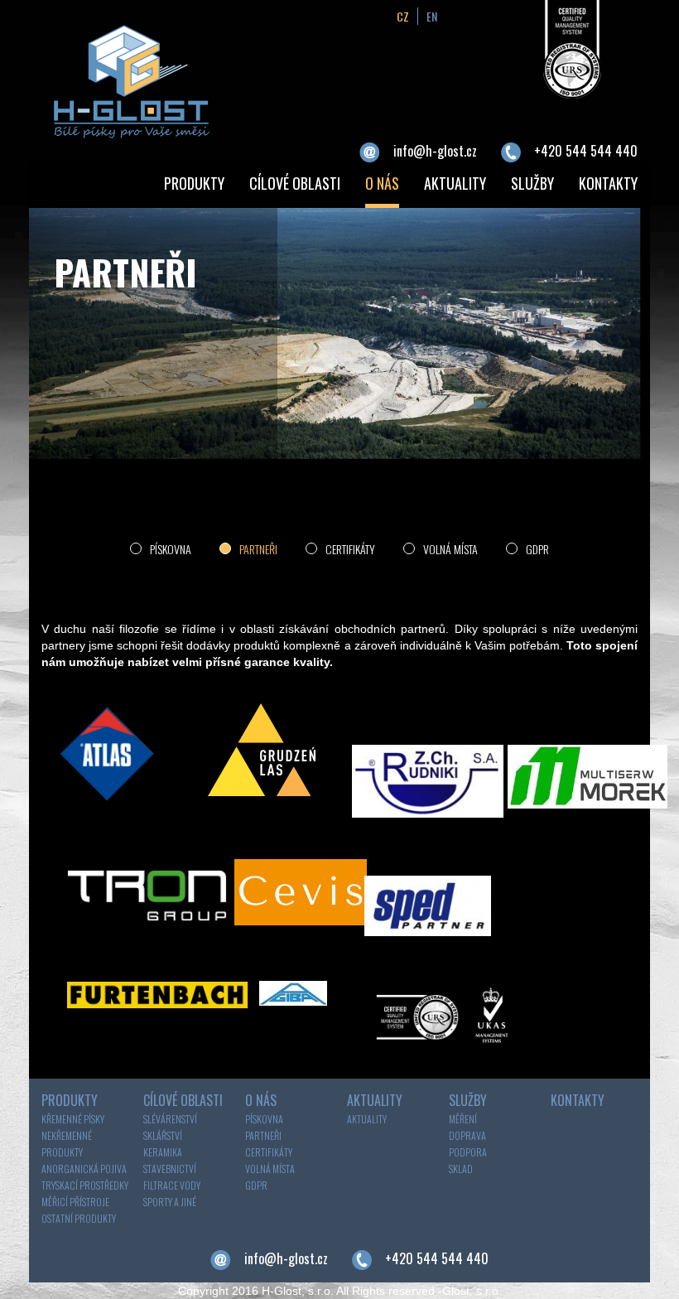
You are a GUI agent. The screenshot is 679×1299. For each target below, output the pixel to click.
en (431, 16)
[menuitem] (194, 185)
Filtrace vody (171, 1185)
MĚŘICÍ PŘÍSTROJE (75, 1202)
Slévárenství (170, 1119)
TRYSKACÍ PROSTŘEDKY (84, 1185)
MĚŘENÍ (463, 1119)
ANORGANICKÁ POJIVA (84, 1168)
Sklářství (162, 1135)
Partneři (258, 549)
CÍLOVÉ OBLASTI (294, 183)
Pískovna (170, 549)
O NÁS (382, 183)
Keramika (162, 1152)
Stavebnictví (169, 1168)
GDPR (537, 549)
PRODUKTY (194, 183)
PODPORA (468, 1152)
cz (403, 16)
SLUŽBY (532, 183)
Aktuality (367, 1119)
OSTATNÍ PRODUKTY (78, 1218)
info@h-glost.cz (435, 151)
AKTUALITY (455, 183)
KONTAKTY (608, 183)
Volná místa (450, 549)
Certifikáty (350, 549)
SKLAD (461, 1168)
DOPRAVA (467, 1135)
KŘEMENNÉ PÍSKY (72, 1119)
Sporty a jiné (169, 1202)
